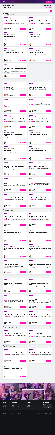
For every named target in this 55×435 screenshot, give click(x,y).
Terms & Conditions (39, 413)
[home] (5, 1)
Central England (5, 405)
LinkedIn (46, 404)
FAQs (13, 407)
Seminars (13, 405)
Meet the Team (28, 405)
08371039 (13, 413)
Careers (27, 407)
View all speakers (49, 7)
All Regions (4, 407)
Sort (20, 10)
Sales (6, 10)
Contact (19, 407)
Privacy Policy (45, 413)
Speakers (13, 406)
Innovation (13, 10)
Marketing (10, 10)
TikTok (46, 407)
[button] (53, 433)
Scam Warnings (28, 406)
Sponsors (19, 406)
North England (5, 406)
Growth (17, 10)
